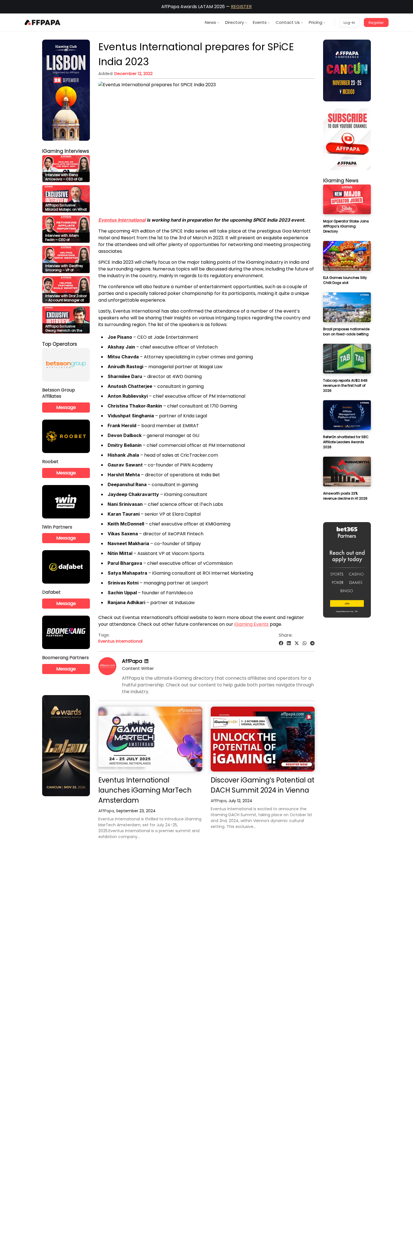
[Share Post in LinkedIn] (289, 643)
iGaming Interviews (65, 151)
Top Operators (59, 344)
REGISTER (241, 6)
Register (376, 22)
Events (260, 22)
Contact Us (288, 22)
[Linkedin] (146, 661)
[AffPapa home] (42, 22)
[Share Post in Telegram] (312, 643)
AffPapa (132, 660)
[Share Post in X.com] (296, 643)
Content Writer (138, 668)
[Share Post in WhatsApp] (305, 643)
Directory (234, 22)
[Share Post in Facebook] (281, 643)
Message (66, 407)
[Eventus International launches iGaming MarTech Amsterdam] (150, 739)
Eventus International (122, 220)
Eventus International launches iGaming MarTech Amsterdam (145, 790)
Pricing (315, 22)
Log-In (349, 22)
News (210, 22)
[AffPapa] (107, 673)
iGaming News (340, 180)
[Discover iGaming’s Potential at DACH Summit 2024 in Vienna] (263, 739)
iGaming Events (251, 624)
